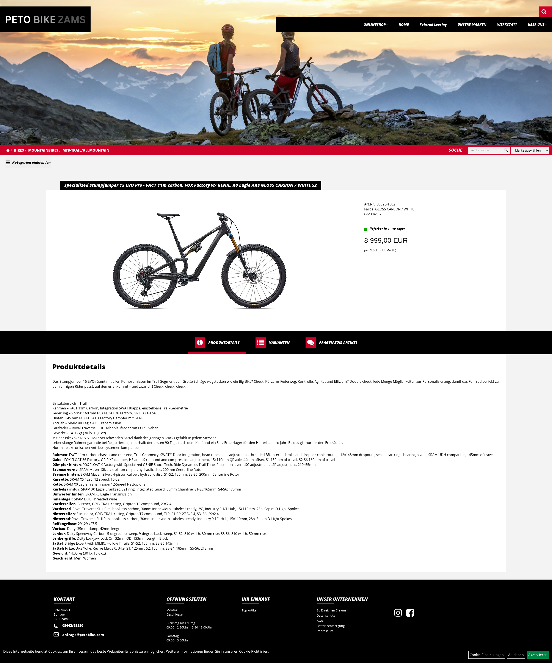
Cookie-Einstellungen (487, 654)
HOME (404, 24)
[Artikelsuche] (544, 12)
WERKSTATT (507, 24)
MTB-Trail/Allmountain (86, 150)
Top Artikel (249, 610)
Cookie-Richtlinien (253, 651)
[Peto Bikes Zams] (45, 19)
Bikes (19, 150)
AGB (320, 621)
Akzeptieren (537, 654)
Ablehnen (516, 654)
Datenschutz (326, 615)
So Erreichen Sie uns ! (332, 610)
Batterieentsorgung (331, 626)
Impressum (325, 631)
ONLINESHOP (375, 24)
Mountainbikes (43, 150)
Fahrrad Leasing (433, 24)
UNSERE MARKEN (472, 24)
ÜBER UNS (536, 24)
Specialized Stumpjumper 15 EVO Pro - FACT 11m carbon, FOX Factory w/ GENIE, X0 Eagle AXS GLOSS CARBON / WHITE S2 (190, 185)
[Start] (8, 150)
